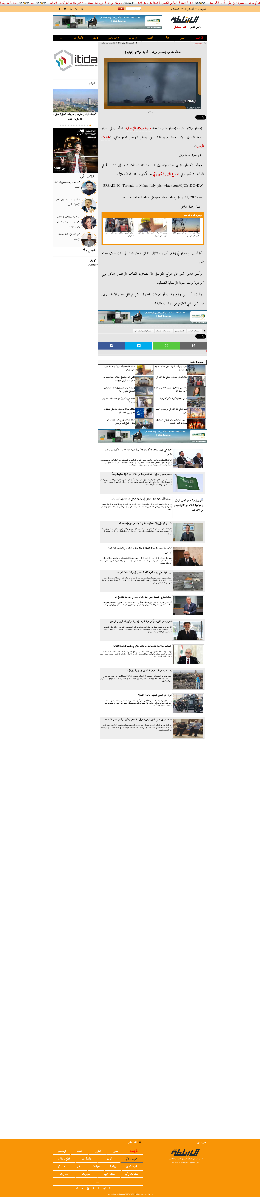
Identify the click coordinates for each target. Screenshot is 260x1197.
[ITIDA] (75, 60)
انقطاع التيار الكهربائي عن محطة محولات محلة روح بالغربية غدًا (118, 400)
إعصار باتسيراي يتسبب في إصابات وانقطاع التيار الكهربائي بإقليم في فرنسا (119, 389)
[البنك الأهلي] (152, 318)
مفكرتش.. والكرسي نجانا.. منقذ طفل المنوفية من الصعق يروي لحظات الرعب (119, 411)
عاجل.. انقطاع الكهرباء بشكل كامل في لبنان (172, 398)
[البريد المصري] (75, 150)
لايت (95, 37)
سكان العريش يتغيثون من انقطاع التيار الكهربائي (119, 234)
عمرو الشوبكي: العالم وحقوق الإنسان (69, 236)
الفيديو (92, 83)
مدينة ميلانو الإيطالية (138, 128)
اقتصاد (149, 37)
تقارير (166, 37)
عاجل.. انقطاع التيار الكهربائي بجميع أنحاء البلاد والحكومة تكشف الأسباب (171, 421)
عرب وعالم (114, 37)
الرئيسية (199, 37)
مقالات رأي (88, 176)
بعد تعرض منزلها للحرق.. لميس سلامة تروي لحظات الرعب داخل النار (170, 389)
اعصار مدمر (179, 331)
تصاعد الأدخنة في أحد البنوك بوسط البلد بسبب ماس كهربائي (152, 234)
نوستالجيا (133, 37)
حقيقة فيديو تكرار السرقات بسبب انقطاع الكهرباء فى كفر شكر (186, 234)
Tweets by (93, 264)
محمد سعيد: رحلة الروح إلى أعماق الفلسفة (67, 184)
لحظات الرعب (193, 331)
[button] (90, 125)
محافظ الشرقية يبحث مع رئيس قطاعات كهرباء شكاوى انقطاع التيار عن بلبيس (120, 421)
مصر (182, 37)
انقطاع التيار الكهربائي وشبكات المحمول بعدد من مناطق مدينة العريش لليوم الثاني (119, 379)
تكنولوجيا (78, 37)
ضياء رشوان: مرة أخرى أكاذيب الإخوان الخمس (67, 202)
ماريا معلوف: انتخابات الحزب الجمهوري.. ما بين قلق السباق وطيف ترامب (68, 222)
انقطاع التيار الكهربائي (166, 174)
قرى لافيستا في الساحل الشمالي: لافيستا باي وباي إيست (196, 3)
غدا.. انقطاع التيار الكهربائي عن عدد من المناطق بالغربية (171, 411)
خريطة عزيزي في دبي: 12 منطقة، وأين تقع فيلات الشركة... (121, 3)
